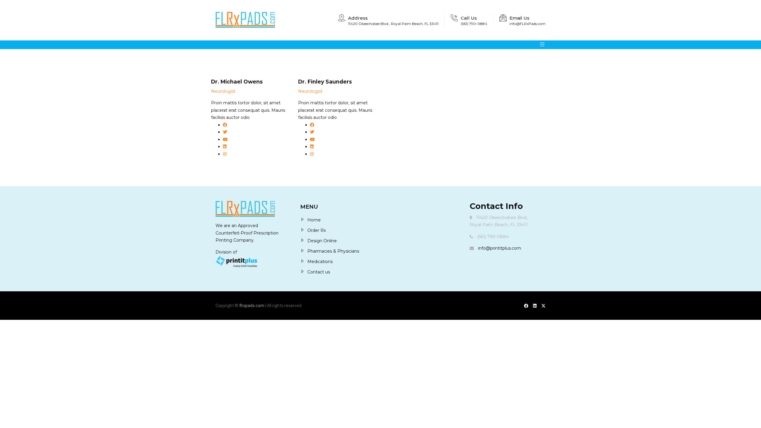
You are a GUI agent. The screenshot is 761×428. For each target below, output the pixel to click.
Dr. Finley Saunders (325, 81)
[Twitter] (543, 306)
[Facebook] (526, 306)
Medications (320, 261)
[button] (539, 44)
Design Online (322, 240)
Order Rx (316, 230)
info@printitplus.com (499, 248)
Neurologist (223, 91)
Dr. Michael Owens (237, 81)
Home (314, 220)
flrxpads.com (251, 305)
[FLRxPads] (245, 20)
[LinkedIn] (535, 306)
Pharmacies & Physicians (333, 251)
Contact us (318, 272)
